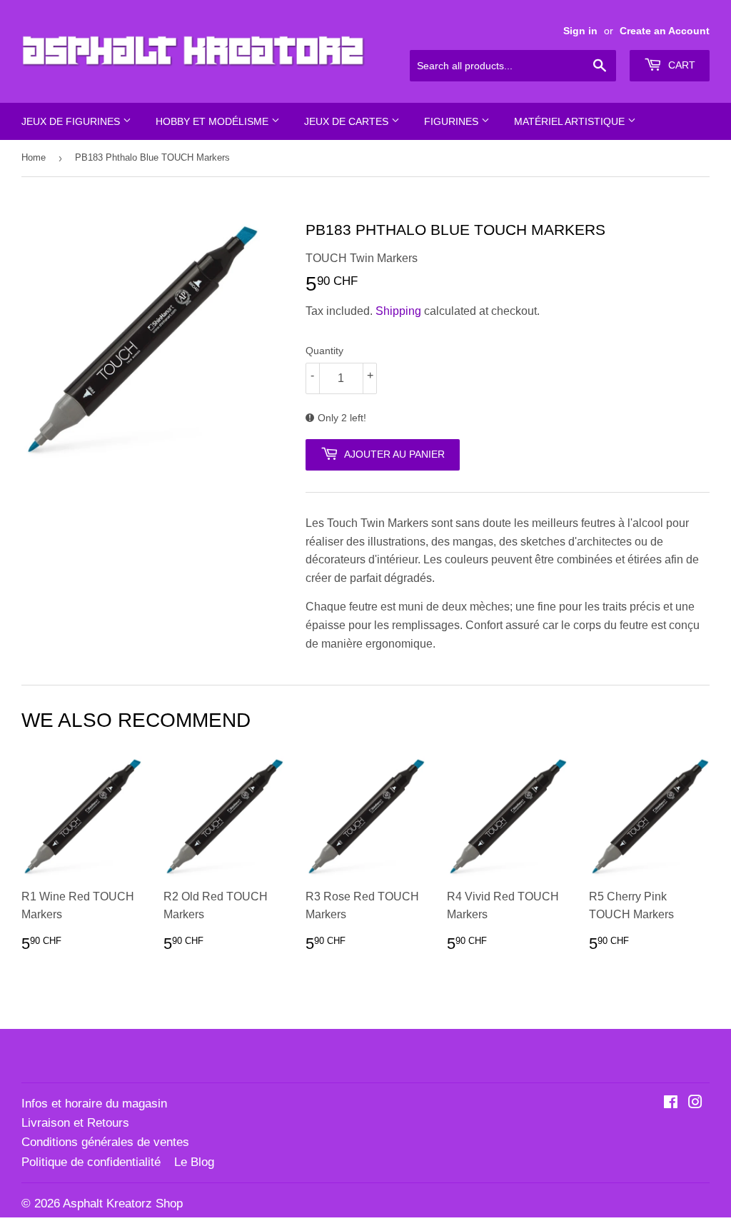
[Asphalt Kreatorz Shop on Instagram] (695, 1103)
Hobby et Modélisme (213, 121)
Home (33, 157)
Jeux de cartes (347, 121)
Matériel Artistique (570, 121)
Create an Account (665, 31)
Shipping (398, 311)
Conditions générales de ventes (105, 1142)
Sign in (580, 31)
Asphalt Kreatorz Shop (123, 1203)
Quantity (324, 350)
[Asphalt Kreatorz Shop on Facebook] (670, 1103)
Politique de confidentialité (91, 1162)
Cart (680, 65)
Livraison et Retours (75, 1123)
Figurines (452, 121)
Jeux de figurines (72, 121)
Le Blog (194, 1162)
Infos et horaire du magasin (94, 1103)
